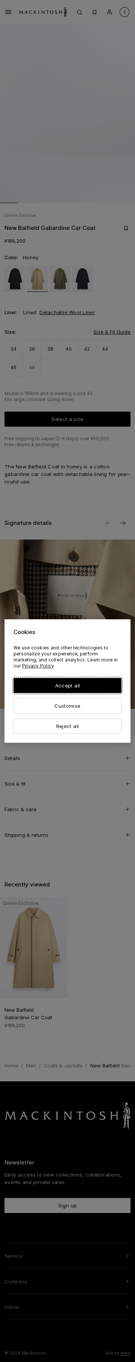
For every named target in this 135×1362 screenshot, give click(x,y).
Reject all (67, 726)
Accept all (67, 686)
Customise (67, 706)
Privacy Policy (38, 666)
